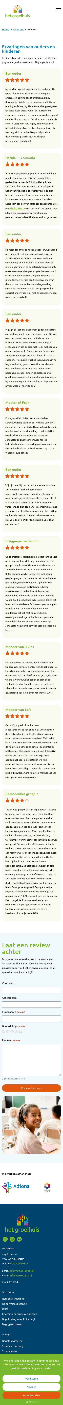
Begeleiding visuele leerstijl (18, 1319)
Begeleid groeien (12, 1340)
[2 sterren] (8, 1031)
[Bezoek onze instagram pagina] (12, 1240)
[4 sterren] (16, 1031)
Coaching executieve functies (19, 1313)
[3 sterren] (12, 1031)
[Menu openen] (58, 10)
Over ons (18, 29)
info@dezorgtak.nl (21, 1275)
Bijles (5, 1308)
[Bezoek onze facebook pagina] (5, 1240)
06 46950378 (20, 1263)
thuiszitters (17, 208)
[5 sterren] (20, 1031)
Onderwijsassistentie (14, 1303)
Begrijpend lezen (12, 1324)
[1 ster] (3, 1031)
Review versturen (31, 1087)
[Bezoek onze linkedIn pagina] (19, 1240)
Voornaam (8, 983)
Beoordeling (13, 1026)
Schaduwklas (9, 1351)
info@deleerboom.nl (22, 1270)
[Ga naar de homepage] (18, 18)
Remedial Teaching (13, 1298)
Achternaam (9, 997)
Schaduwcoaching (12, 1346)
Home (5, 29)
